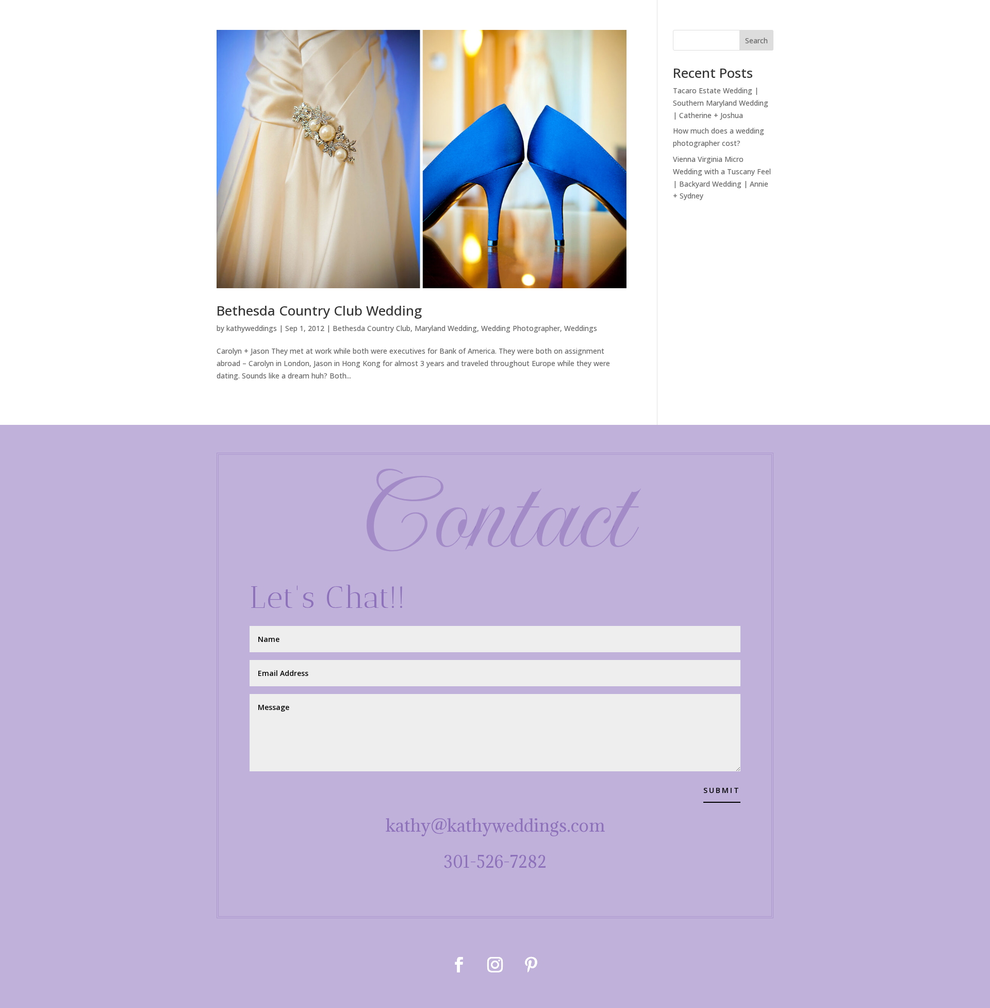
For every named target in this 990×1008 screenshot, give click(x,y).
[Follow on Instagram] (495, 964)
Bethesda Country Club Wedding (319, 310)
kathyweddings (251, 328)
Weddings (580, 328)
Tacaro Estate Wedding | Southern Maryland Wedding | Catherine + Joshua (720, 103)
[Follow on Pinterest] (531, 964)
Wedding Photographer (520, 328)
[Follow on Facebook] (458, 964)
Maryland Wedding (446, 328)
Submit (721, 790)
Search (756, 40)
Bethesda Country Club (371, 328)
